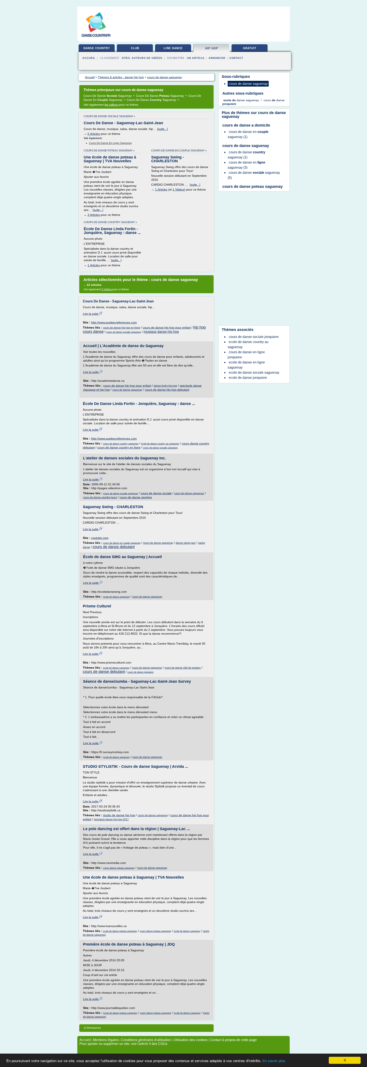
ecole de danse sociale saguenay (254, 372)
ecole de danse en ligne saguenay (246, 364)
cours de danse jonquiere (140, 672)
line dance (173, 48)
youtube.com (100, 538)
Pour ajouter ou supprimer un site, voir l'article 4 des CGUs (123, 1044)
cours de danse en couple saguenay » (179, 150)
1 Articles (161, 189)
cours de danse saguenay (127, 389)
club (135, 48)
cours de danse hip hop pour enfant (167, 327)
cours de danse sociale (156, 493)
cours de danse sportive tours (100, 497)
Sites (126, 58)
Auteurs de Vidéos (147, 58)
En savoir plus (274, 1061)
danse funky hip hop (165, 385)
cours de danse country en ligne (118, 447)
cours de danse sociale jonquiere (254, 337)
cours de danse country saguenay (120, 443)
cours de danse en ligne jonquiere (246, 354)
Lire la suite (91, 313)
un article (196, 58)
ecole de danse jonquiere (248, 377)
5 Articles (94, 133)
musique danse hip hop (161, 331)
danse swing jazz (186, 542)
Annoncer (217, 58)
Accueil (88, 58)
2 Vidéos (107, 289)
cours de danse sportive (136, 497)
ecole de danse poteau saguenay (120, 931)
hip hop (211, 48)
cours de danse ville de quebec (183, 667)
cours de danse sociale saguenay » (109, 116)
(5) (254, 175)
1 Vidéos (178, 189)
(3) (246, 165)
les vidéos (111, 104)
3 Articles (94, 215)
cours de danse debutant (114, 547)
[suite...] (162, 129)
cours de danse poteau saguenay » (109, 150)
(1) (248, 134)
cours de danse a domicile (246, 125)
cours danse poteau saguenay (119, 868)
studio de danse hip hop (119, 815)
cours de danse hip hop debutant (167, 389)
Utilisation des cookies (190, 1040)
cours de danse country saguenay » (110, 222)
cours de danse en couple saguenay (122, 543)
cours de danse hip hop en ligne (121, 327)
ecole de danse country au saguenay (160, 443)
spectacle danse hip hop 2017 (111, 819)
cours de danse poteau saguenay (252, 186)
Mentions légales (106, 1040)
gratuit (249, 48)
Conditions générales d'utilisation (146, 1040)
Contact (236, 58)
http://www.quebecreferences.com (114, 322)
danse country (96, 48)
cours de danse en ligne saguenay (110, 143)
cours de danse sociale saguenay (123, 332)
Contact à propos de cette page (233, 1040)
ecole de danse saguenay (116, 596)
